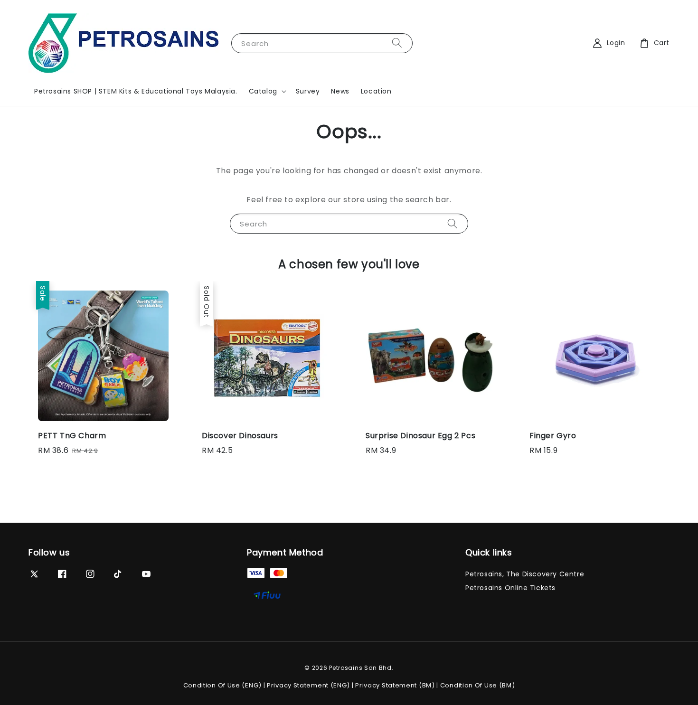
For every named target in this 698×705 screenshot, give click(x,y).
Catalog (263, 91)
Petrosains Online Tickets (510, 587)
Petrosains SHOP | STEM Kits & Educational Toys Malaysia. (135, 91)
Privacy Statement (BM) (394, 685)
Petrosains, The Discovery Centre (524, 574)
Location (376, 91)
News (340, 91)
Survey (308, 91)
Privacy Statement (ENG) (308, 685)
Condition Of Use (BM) (477, 685)
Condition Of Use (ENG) (222, 685)
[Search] (397, 43)
